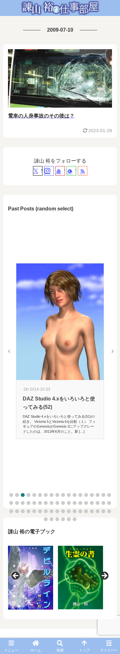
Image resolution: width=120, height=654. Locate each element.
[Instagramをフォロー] (49, 171)
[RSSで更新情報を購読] (82, 171)
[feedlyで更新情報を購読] (71, 171)
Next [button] (104, 576)
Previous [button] (16, 576)
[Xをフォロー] (38, 171)
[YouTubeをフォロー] (60, 171)
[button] (11, 495)
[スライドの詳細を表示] (30, 577)
